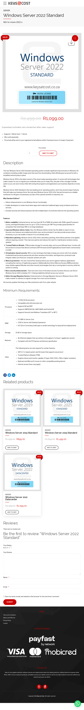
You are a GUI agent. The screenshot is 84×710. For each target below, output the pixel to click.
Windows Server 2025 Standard (61, 432)
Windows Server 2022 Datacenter (16, 498)
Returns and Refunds (9, 617)
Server (6, 10)
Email (6, 587)
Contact (5, 623)
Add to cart (48, 153)
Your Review (7, 552)
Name (6, 577)
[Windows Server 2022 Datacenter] (22, 472)
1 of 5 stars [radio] (4, 548)
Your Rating (7, 545)
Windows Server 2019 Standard (21, 432)
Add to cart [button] (12, 447)
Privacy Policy (7, 620)
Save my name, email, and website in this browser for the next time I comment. (32, 596)
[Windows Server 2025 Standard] (62, 408)
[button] (77, 703)
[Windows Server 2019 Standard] (22, 408)
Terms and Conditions (9, 615)
